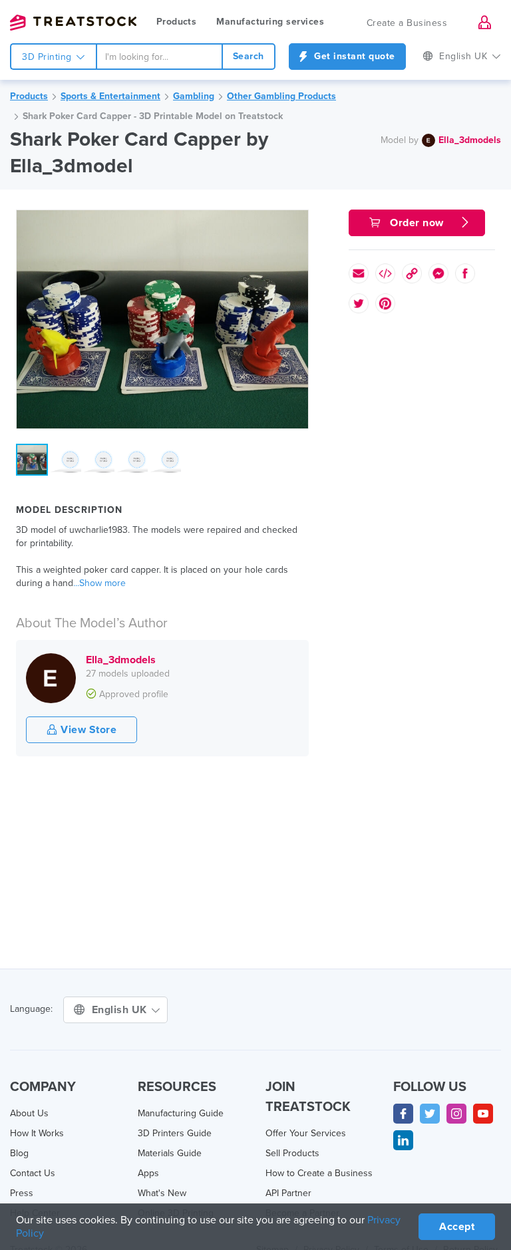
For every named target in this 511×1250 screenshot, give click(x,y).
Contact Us (32, 1173)
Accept (456, 1226)
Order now (417, 223)
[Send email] (359, 273)
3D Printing (48, 57)
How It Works (37, 1133)
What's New (162, 1193)
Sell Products (292, 1153)
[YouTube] (483, 1114)
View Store (87, 729)
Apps (148, 1173)
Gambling (193, 96)
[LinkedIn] (403, 1140)
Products (176, 21)
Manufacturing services (270, 21)
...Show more (99, 583)
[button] (296, 222)
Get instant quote (353, 56)
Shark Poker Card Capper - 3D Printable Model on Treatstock (153, 116)
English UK (121, 1009)
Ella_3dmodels (469, 140)
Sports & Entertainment (110, 96)
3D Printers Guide (175, 1133)
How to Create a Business (319, 1173)
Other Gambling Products (281, 96)
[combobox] (159, 57)
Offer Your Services (305, 1133)
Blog (19, 1153)
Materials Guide (170, 1153)
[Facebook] (403, 1114)
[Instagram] (456, 1114)
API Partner (288, 1193)
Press (21, 1193)
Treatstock (73, 23)
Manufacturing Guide (181, 1113)
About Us (29, 1113)
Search (248, 56)
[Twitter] (430, 1114)
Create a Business (407, 23)
